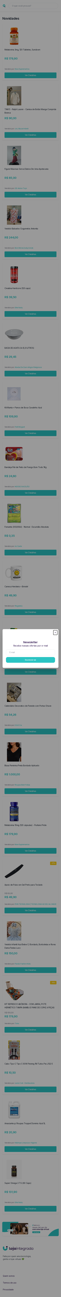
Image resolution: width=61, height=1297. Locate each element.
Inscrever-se (30, 660)
